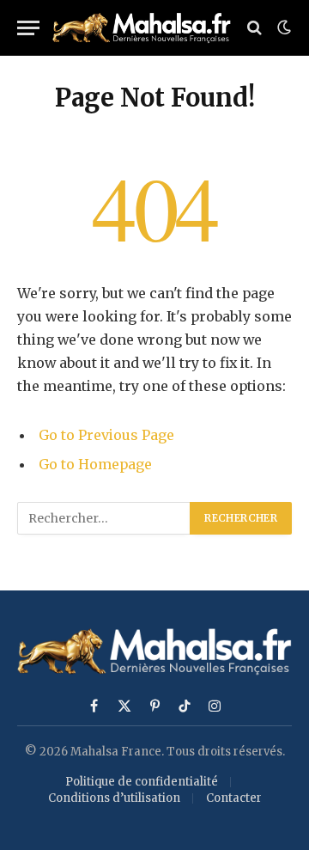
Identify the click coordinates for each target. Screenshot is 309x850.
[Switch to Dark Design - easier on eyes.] (282, 27)
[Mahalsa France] (141, 28)
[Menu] (28, 28)
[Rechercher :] (104, 518)
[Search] (254, 28)
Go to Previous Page (106, 434)
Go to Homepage (95, 464)
